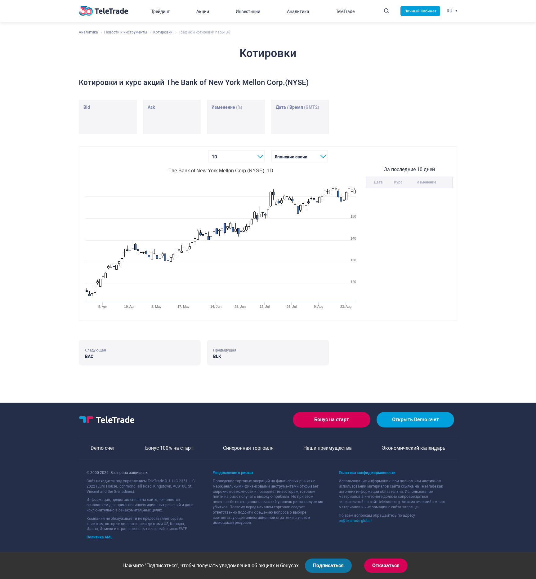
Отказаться (386, 565)
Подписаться (328, 565)
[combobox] (236, 156)
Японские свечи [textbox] (291, 156)
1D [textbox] (214, 156)
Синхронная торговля (248, 448)
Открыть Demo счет (415, 419)
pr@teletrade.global (355, 521)
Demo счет (103, 448)
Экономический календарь (413, 448)
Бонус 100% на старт (169, 448)
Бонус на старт (331, 419)
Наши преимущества (327, 448)
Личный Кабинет (420, 11)
